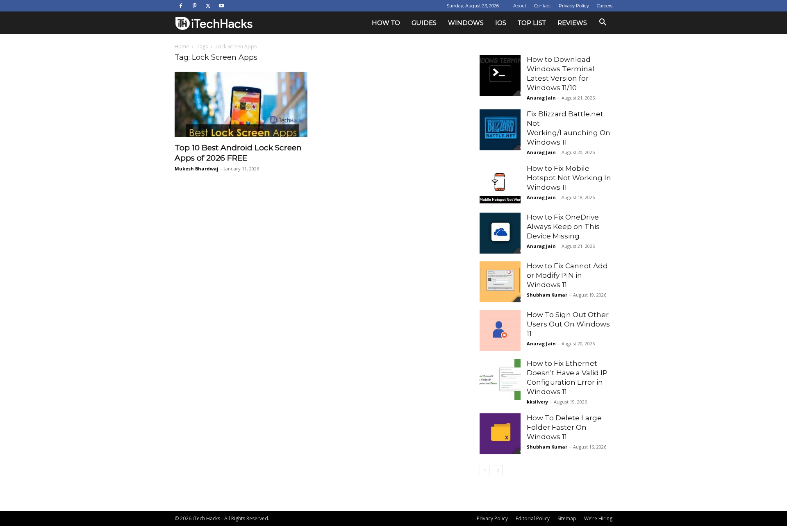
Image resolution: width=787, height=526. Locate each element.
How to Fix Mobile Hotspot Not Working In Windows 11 (569, 177)
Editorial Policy (533, 518)
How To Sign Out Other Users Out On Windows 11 (568, 324)
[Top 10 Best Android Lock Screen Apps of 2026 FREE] (241, 104)
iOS (500, 23)
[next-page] (498, 470)
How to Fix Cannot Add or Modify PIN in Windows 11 (567, 275)
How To (386, 23)
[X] (208, 5)
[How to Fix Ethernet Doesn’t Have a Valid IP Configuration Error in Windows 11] (500, 379)
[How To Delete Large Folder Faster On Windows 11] (500, 433)
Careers (604, 6)
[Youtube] (221, 5)
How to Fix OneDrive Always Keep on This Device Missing (563, 226)
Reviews (572, 23)
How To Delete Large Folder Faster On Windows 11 (564, 427)
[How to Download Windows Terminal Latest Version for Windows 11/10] (500, 75)
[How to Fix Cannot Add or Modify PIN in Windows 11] (500, 281)
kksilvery (537, 402)
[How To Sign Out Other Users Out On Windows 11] (500, 330)
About (519, 6)
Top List (532, 23)
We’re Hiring (598, 518)
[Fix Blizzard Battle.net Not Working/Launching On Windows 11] (500, 129)
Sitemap (566, 518)
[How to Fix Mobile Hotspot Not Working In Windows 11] (500, 184)
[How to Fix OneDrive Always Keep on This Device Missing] (500, 233)
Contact (542, 6)
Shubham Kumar (547, 295)
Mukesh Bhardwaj (196, 169)
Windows (466, 23)
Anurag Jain (541, 98)
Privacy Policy (574, 6)
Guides (424, 23)
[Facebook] (181, 5)
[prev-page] (485, 470)
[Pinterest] (194, 5)
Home (182, 46)
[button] (602, 23)
